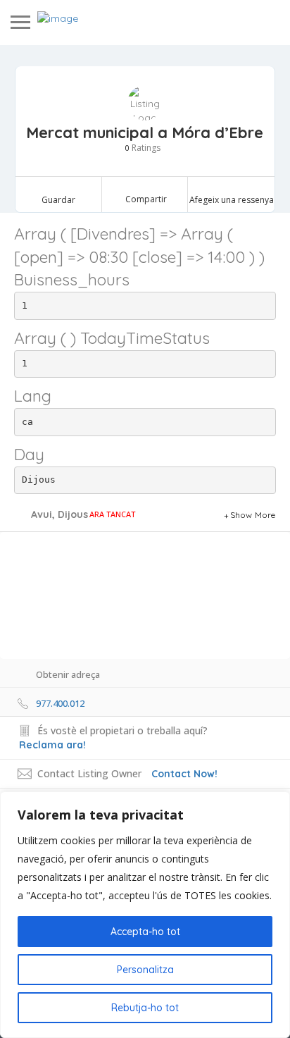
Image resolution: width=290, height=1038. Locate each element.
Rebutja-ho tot (145, 1007)
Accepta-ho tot (145, 931)
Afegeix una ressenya (231, 200)
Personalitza (145, 969)
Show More (253, 514)
